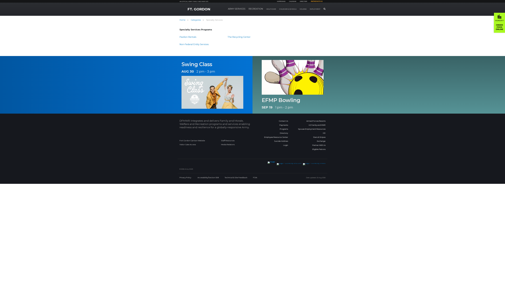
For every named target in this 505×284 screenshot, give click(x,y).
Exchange (321, 141)
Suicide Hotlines (281, 141)
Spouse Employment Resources (311, 129)
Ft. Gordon (199, 9)
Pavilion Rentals (188, 37)
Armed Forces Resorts (315, 121)
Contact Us (283, 121)
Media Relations (228, 145)
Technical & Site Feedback (236, 178)
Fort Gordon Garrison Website (192, 141)
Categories (196, 20)
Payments (283, 125)
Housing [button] (303, 9)
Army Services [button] (236, 9)
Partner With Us (318, 145)
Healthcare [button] (271, 9)
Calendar (292, 1)
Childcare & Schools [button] (287, 9)
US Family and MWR (317, 125)
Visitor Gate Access (188, 145)
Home (182, 20)
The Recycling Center (239, 37)
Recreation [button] (256, 9)
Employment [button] (315, 9)
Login (285, 145)
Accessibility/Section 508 (208, 178)
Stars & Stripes (319, 137)
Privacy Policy (185, 178)
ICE (324, 133)
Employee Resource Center (276, 137)
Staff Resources (227, 141)
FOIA (255, 178)
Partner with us (316, 1)
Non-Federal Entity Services (194, 44)
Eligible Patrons (318, 149)
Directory (303, 1)
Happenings (281, 1)
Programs (284, 129)
